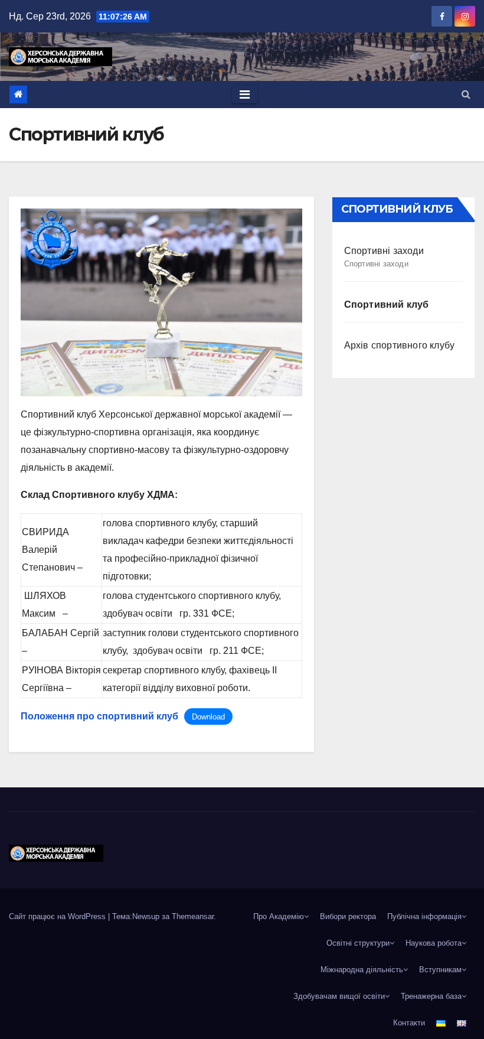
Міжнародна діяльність (362, 969)
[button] (466, 94)
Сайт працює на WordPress (58, 916)
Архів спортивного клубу (399, 345)
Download (208, 716)
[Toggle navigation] (244, 94)
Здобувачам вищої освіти (339, 996)
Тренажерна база (431, 996)
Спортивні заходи (384, 257)
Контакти (409, 1022)
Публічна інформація (424, 916)
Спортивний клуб (386, 304)
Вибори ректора (348, 916)
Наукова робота (433, 943)
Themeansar (193, 916)
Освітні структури (358, 943)
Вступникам (440, 969)
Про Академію (278, 916)
